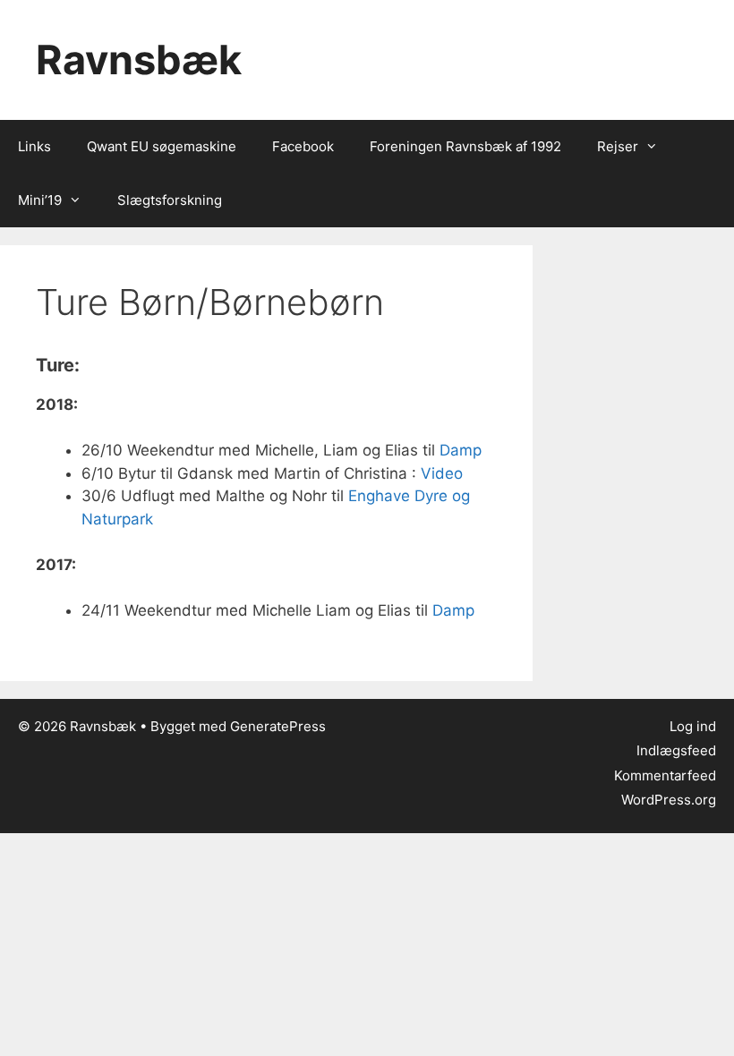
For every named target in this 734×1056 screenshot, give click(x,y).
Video (442, 473)
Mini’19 (40, 200)
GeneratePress (278, 726)
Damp (461, 450)
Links (34, 146)
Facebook (303, 146)
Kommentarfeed (665, 775)
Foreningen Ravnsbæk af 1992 (465, 146)
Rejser (617, 146)
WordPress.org (668, 799)
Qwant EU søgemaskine (161, 146)
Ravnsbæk (139, 59)
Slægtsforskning (169, 200)
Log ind (693, 726)
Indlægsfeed (676, 750)
